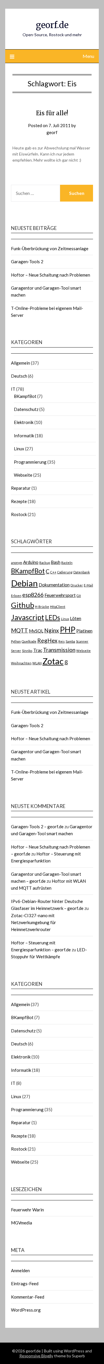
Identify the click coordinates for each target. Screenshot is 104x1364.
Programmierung (30, 462)
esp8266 (33, 594)
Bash (55, 562)
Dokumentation (54, 584)
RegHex (47, 640)
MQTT (19, 630)
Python (16, 641)
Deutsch (19, 376)
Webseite (23, 475)
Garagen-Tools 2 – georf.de (37, 826)
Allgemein (20, 362)
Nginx (51, 630)
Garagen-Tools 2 (27, 261)
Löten (75, 618)
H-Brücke (42, 606)
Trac (37, 650)
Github (22, 605)
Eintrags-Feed (24, 1283)
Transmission (59, 649)
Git (79, 595)
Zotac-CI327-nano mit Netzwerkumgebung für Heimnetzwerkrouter (33, 922)
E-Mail (88, 585)
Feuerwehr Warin (27, 1209)
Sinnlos (27, 650)
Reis (61, 641)
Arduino (30, 562)
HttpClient (57, 606)
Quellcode (29, 641)
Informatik (24, 435)
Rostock (19, 514)
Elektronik (24, 422)
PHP (67, 629)
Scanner (82, 641)
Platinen (84, 630)
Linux (19, 448)
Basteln (67, 562)
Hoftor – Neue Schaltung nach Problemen (50, 274)
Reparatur (21, 488)
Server (16, 650)
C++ (53, 572)
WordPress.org (26, 1309)
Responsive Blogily (36, 1355)
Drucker (76, 585)
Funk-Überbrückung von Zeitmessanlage (49, 248)
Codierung (65, 572)
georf (52, 132)
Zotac (53, 661)
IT (13, 389)
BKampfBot (25, 396)
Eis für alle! (52, 113)
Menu (88, 56)
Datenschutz (26, 409)
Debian (24, 583)
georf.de (52, 25)
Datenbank (81, 572)
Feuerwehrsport (60, 595)
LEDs (52, 617)
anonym (16, 562)
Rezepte (19, 501)
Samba (70, 641)
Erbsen (16, 595)
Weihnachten (21, 663)
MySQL (36, 630)
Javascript (27, 617)
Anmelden (20, 1270)
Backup (44, 562)
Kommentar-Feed (27, 1296)
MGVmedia (21, 1222)
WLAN (37, 663)
